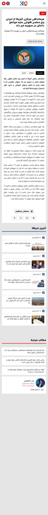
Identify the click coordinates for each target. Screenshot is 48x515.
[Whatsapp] (27, 218)
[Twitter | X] (21, 218)
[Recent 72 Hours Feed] (8, 3)
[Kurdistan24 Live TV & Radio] (4, 3)
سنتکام (31, 72)
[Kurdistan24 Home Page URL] (24, 3)
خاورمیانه (40, 72)
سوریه (24, 72)
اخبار (42, 13)
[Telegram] (33, 218)
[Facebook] (14, 218)
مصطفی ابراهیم (22, 211)
